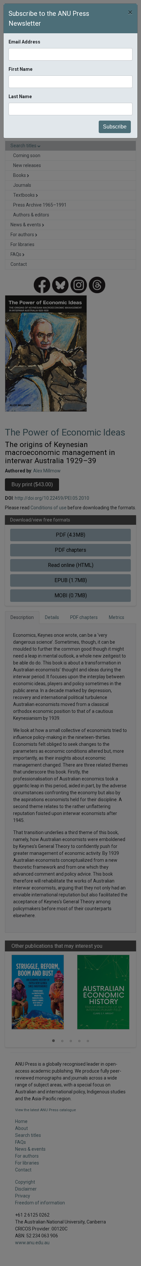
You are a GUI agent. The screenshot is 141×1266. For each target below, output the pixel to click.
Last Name (20, 96)
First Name (20, 69)
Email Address (24, 41)
